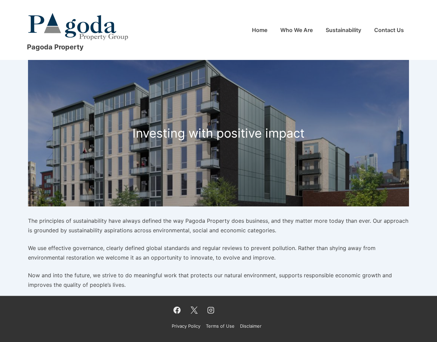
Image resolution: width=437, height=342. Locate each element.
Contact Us (389, 30)
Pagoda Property (55, 47)
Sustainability (343, 30)
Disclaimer (251, 326)
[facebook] (177, 310)
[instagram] (211, 310)
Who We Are (296, 30)
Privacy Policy (186, 326)
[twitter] (193, 310)
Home (259, 30)
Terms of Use (220, 326)
